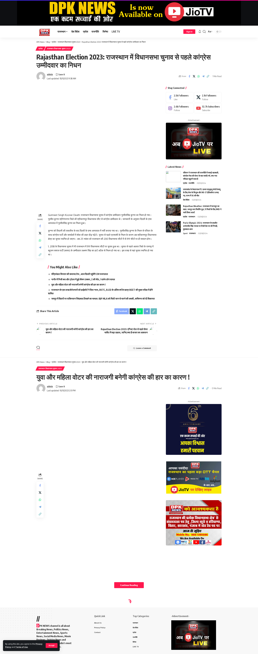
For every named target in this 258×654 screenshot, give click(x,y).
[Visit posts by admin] (40, 76)
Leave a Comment (143, 348)
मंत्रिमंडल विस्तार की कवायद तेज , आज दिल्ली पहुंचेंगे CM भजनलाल (79, 274)
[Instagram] (179, 108)
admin (50, 74)
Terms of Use (21, 647)
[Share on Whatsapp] (198, 76)
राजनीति (191, 183)
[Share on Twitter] (194, 76)
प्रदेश (41, 48)
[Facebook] (179, 97)
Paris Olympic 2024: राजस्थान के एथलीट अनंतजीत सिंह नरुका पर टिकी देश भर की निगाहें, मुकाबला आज (200, 226)
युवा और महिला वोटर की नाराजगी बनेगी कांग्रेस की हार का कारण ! (78, 284)
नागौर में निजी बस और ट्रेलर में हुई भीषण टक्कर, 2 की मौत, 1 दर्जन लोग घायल (83, 279)
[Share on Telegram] (203, 76)
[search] (204, 32)
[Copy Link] (208, 76)
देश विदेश (186, 200)
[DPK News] (44, 31)
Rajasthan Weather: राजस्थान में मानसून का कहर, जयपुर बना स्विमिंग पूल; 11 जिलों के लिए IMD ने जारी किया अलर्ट (202, 209)
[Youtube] (208, 108)
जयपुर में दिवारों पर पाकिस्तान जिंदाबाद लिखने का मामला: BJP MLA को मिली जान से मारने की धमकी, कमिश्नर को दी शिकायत (103, 298)
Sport (185, 233)
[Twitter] (208, 97)
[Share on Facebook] (189, 76)
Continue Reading (129, 585)
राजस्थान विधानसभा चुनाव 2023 (58, 48)
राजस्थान (192, 216)
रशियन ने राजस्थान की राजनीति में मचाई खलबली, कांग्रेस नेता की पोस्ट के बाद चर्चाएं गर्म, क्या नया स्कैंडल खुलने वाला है (201, 175)
